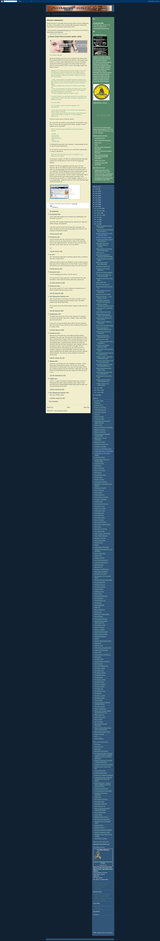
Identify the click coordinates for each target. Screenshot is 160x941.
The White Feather (100, 698)
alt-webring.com (103, 865)
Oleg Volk (60, 55)
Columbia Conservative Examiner (104, 764)
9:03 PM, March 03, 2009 (56, 310)
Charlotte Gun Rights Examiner (101, 57)
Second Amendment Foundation (103, 830)
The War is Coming (100, 695)
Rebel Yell (97, 607)
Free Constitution (99, 490)
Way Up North (98, 719)
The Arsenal (98, 657)
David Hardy (61, 169)
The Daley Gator (99, 659)
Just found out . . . (101, 252)
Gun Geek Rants (99, 515)
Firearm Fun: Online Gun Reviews (104, 775)
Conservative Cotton (100, 770)
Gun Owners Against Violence (103, 524)
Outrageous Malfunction (101, 596)
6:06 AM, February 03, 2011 (57, 358)
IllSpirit (96, 545)
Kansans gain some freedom (104, 237)
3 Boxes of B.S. (99, 405)
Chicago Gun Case (100, 138)
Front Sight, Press (100, 506)
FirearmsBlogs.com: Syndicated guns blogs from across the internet (103, 779)
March (98, 388)
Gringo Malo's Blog (100, 510)
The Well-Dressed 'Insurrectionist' (61, 14)
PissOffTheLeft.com (100, 600)
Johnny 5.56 (98, 555)
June (98, 219)
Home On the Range (100, 540)
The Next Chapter (99, 682)
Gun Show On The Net (101, 529)
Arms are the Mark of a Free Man (104, 427)
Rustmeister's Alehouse (101, 619)
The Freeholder (99, 663)
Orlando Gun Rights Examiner (101, 78)
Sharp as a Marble (100, 629)
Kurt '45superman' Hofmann (58, 296)
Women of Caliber (99, 734)
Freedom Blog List (100, 494)
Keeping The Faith (100, 558)
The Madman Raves (100, 675)
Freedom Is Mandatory (101, 499)
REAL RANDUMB (99, 605)
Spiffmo (97, 638)
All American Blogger (100, 412)
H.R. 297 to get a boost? (102, 284)
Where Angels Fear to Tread (102, 732)
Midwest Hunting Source (101, 817)
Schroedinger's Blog (100, 625)
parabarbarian (54, 314)
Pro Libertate (98, 603)
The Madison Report (100, 673)
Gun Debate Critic (99, 513)
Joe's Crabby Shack (100, 553)
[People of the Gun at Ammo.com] (94, 19)
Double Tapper (98, 477)
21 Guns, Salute (99, 400)
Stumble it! (55, 207)
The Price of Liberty (100, 684)
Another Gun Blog (99, 419)
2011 (96, 198)
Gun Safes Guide (99, 801)
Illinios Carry (98, 142)
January (99, 392)
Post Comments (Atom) (60, 410)
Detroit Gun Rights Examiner (101, 64)
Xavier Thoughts (99, 738)
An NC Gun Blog (99, 416)
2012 (96, 195)
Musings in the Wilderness (102, 569)
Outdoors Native (99, 825)
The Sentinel (98, 693)
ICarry (96, 145)
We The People (99, 721)
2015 (96, 189)
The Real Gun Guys (100, 691)
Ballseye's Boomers (100, 429)
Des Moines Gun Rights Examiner (102, 62)
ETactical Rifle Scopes (101, 773)
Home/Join (97, 861)
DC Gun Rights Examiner (100, 60)
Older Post (86, 407)
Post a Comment (53, 401)
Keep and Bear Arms (100, 812)
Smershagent (53, 214)
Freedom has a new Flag (101, 497)
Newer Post (50, 407)
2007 (96, 206)
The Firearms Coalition (101, 838)
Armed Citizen (98, 425)
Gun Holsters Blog (100, 517)
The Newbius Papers (100, 679)
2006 (96, 395)
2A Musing (97, 403)
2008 (96, 204)
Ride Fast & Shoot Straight (102, 614)
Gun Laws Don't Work (100, 522)
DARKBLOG (98, 466)
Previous (109, 861)
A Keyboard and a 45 (100, 410)
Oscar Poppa (98, 593)
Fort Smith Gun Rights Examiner (102, 65)
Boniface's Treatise (100, 442)
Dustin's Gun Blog (99, 479)
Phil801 (52, 378)
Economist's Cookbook (101, 482)
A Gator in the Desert (100, 407)
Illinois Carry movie (100, 160)
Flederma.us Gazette (100, 488)
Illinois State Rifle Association (103, 140)
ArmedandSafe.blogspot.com (101, 28)
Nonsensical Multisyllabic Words (103, 580)
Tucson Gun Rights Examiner (101, 81)
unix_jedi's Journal (100, 706)
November (99, 210)
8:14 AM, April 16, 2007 (56, 268)
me (50, 254)
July (98, 217)
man (55, 32)
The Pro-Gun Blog (99, 686)
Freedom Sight (99, 501)
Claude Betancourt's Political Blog (104, 451)
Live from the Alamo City (101, 562)
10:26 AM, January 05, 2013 (57, 398)
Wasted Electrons (99, 715)
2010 (96, 200)
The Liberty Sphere (100, 668)
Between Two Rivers (100, 432)
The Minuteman (99, 677)
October (99, 213)
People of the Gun (99, 827)
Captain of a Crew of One (101, 444)
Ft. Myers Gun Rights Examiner (101, 67)
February (99, 390)
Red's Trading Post (100, 609)
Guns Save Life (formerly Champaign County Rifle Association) (101, 156)
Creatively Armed (99, 463)
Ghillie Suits (98, 797)
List (101, 861)
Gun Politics (98, 526)
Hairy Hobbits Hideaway (101, 535)
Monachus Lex (99, 567)
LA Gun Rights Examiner (99, 71)
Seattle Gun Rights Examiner (101, 79)
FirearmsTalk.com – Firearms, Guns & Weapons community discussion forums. (103, 785)
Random (103, 863)
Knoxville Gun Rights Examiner (101, 69)
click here (100, 132)
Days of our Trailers (100, 470)
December (99, 208)
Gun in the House (99, 520)
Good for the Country (100, 508)
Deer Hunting (98, 472)
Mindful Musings (99, 565)
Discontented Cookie (100, 475)
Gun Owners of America (101, 799)
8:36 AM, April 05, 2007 (56, 234)
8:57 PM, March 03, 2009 (56, 293)
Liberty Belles (98, 814)
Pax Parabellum (99, 598)
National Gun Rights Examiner (101, 74)
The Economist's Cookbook (102, 661)
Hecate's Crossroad (100, 538)
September (100, 215)
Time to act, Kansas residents (104, 272)
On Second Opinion (100, 587)
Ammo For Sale (99, 746)
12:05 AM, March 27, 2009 (57, 330)
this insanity (65, 63)
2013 (96, 193)
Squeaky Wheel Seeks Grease (103, 641)
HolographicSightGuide (101, 804)
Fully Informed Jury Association (103, 791)
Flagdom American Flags (101, 788)
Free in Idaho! (98, 492)
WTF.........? (98, 736)
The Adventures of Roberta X (102, 654)
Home (48, 14)
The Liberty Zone (99, 670)
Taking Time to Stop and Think (103, 647)
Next (104, 861)
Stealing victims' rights (102, 339)
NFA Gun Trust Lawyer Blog (102, 819)
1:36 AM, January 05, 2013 (57, 389)
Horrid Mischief (99, 542)
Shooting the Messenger (101, 632)
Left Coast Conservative (101, 560)
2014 (96, 191)
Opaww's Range (99, 589)
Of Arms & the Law (100, 584)
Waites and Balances (100, 708)
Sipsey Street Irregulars (101, 634)
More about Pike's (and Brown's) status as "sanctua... (102, 245)
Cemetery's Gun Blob (100, 446)
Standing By (98, 643)
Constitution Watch (100, 457)
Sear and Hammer (99, 627)
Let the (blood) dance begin (103, 312)
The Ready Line (99, 689)
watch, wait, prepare (100, 717)
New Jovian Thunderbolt (101, 571)
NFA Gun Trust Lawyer (101, 574)
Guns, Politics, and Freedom (102, 533)
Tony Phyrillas (98, 700)
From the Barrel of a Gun (101, 504)
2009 (96, 202)
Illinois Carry (60, 58)
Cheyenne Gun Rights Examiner (101, 58)
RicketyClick (98, 612)
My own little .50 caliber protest (104, 325)
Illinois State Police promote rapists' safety (65, 36)
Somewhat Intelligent (100, 636)
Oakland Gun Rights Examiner (101, 76)
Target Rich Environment (101, 650)
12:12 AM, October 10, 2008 (57, 282)
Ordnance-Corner (99, 591)
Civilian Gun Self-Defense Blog (103, 449)
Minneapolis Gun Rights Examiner (102, 72)
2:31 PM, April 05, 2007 (56, 251)
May (98, 221)
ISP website (64, 171)
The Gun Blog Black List (101, 666)
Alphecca (97, 414)
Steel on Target (99, 645)
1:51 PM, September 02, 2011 (58, 375)
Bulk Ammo (98, 749)
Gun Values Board (99, 531)
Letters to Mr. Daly (101, 282)
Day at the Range (99, 468)
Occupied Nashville (100, 582)
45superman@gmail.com (64, 30)
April (98, 224)
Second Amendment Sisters (102, 832)
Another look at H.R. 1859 (103, 294)
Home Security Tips (100, 806)
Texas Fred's (98, 652)
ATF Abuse (98, 744)
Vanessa (52, 361)
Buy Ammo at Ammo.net (101, 751)
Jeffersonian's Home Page (102, 547)
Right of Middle (99, 616)
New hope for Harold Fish (103, 266)
